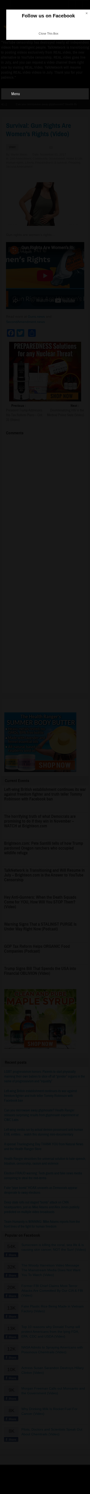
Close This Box (48, 33)
